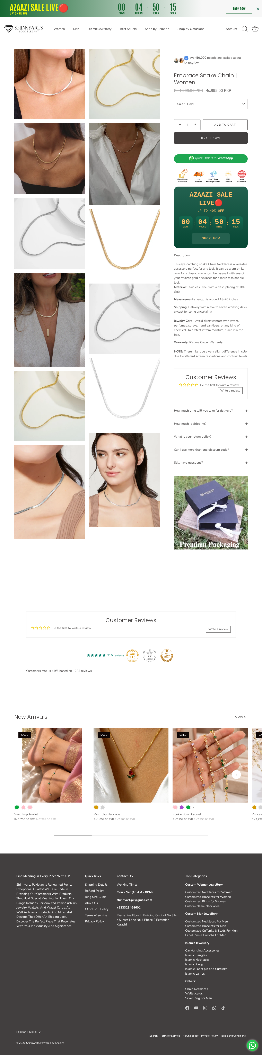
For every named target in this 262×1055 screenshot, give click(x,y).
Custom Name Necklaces (202, 906)
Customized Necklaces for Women (208, 892)
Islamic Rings (194, 964)
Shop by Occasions (190, 29)
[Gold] (96, 807)
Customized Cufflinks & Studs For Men (211, 931)
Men (76, 29)
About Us (91, 903)
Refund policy (191, 1036)
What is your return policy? (192, 437)
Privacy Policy (94, 921)
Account (231, 29)
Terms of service (96, 915)
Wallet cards (194, 993)
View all (241, 717)
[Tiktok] (223, 1007)
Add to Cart (225, 125)
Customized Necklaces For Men (206, 921)
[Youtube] (196, 1007)
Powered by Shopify (52, 1043)
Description (182, 255)
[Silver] (102, 807)
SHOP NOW (211, 238)
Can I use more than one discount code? (201, 450)
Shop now (239, 8)
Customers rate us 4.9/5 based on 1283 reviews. (59, 671)
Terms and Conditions (233, 1036)
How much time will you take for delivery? (203, 411)
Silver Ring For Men (198, 998)
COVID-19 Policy (96, 909)
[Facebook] (187, 1007)
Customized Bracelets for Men (205, 926)
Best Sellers (128, 29)
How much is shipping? (190, 424)
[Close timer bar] (258, 8)
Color (181, 104)
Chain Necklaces (196, 989)
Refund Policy (94, 891)
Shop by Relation (157, 29)
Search (153, 1036)
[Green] (17, 807)
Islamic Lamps (195, 974)
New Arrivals (30, 717)
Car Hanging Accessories (202, 950)
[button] (25, 774)
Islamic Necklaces (197, 960)
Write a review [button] (230, 390)
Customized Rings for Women (205, 901)
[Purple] (181, 807)
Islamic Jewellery (100, 29)
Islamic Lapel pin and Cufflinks (206, 969)
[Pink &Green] (23, 807)
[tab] (184, 255)
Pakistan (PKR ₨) (26, 1032)
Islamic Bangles (196, 955)
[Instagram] (205, 1007)
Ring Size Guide (95, 897)
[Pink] (30, 807)
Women (59, 29)
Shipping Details (96, 885)
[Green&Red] (188, 807)
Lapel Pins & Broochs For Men (205, 935)
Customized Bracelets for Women (208, 897)
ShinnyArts (32, 1043)
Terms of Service (170, 1036)
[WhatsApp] (214, 1007)
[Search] (244, 29)
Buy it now (210, 138)
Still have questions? (188, 463)
